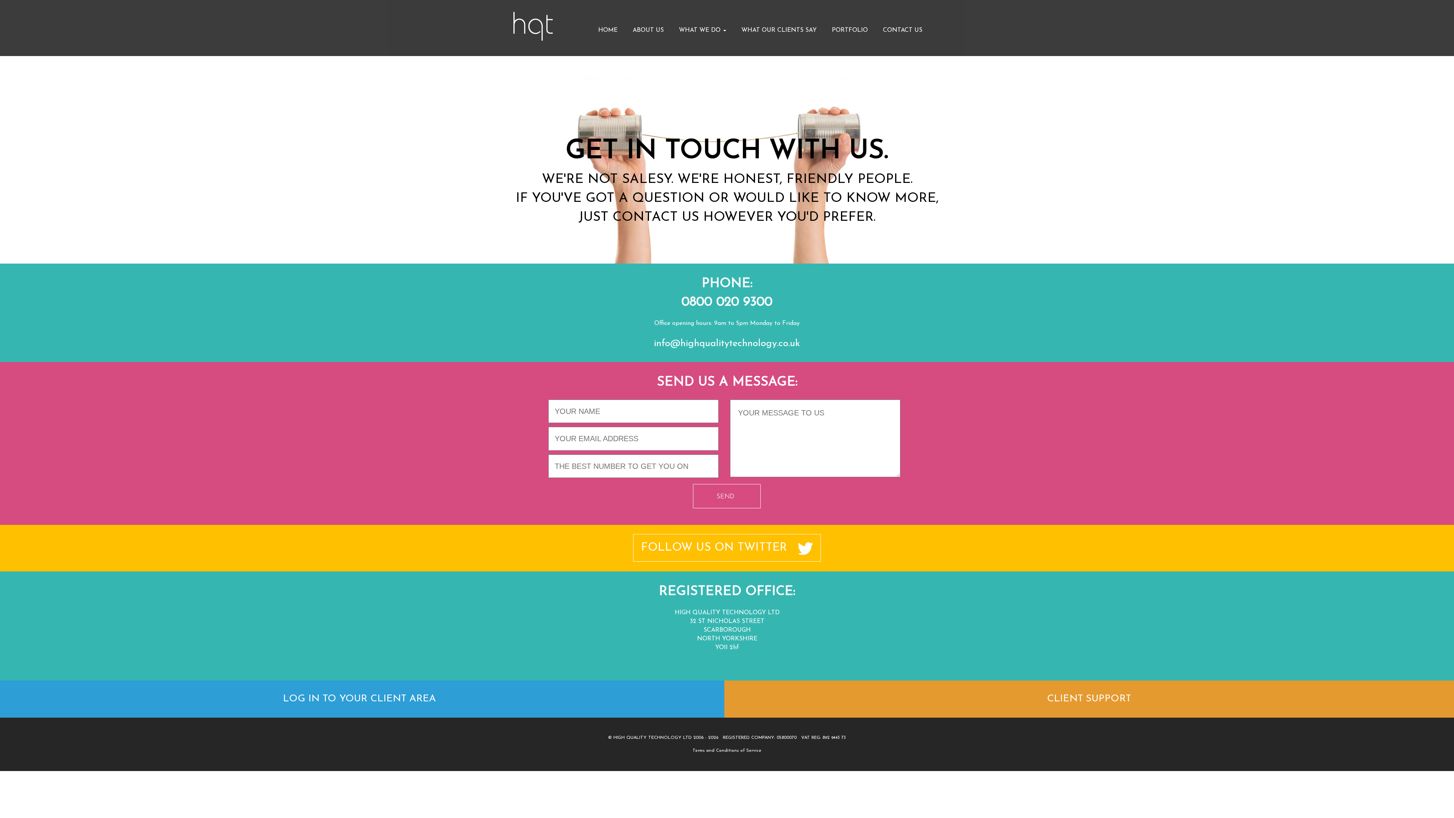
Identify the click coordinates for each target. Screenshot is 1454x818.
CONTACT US (902, 30)
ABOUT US (648, 30)
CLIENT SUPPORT (1089, 699)
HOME (608, 30)
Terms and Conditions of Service (727, 750)
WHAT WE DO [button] (700, 30)
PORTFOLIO (850, 30)
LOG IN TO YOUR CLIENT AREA (359, 699)
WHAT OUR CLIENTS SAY (779, 30)
